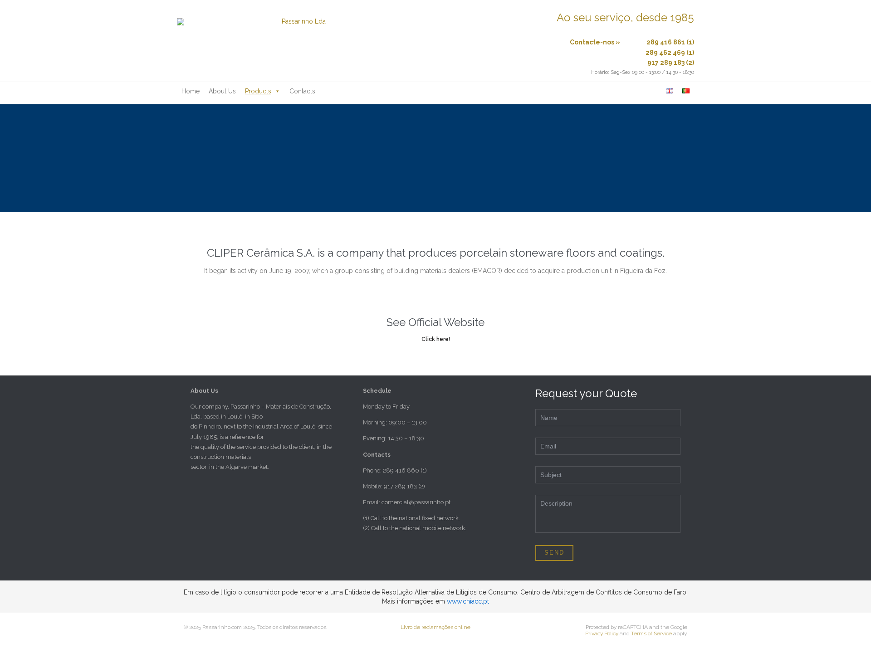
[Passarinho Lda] (300, 40)
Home (190, 91)
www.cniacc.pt (468, 601)
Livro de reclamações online (435, 627)
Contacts (302, 91)
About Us (222, 91)
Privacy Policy (601, 633)
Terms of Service (651, 633)
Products (258, 91)
